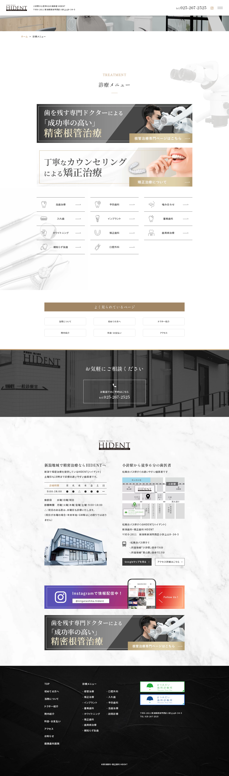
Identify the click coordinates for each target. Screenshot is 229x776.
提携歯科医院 (52, 743)
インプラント (90, 702)
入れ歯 (112, 697)
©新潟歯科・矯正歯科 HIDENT (114, 764)
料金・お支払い (114, 332)
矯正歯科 (89, 719)
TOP (47, 683)
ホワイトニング (92, 713)
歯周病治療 (90, 724)
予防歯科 (113, 702)
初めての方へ (114, 321)
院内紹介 (65, 332)
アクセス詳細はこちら (168, 561)
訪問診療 (113, 713)
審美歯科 (89, 708)
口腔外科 (113, 691)
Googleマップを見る (135, 561)
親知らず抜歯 (91, 730)
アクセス (164, 332)
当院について (65, 321)
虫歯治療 (113, 708)
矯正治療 (89, 697)
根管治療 (89, 691)
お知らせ (49, 736)
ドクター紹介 (164, 321)
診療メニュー (89, 683)
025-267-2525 (191, 7)
